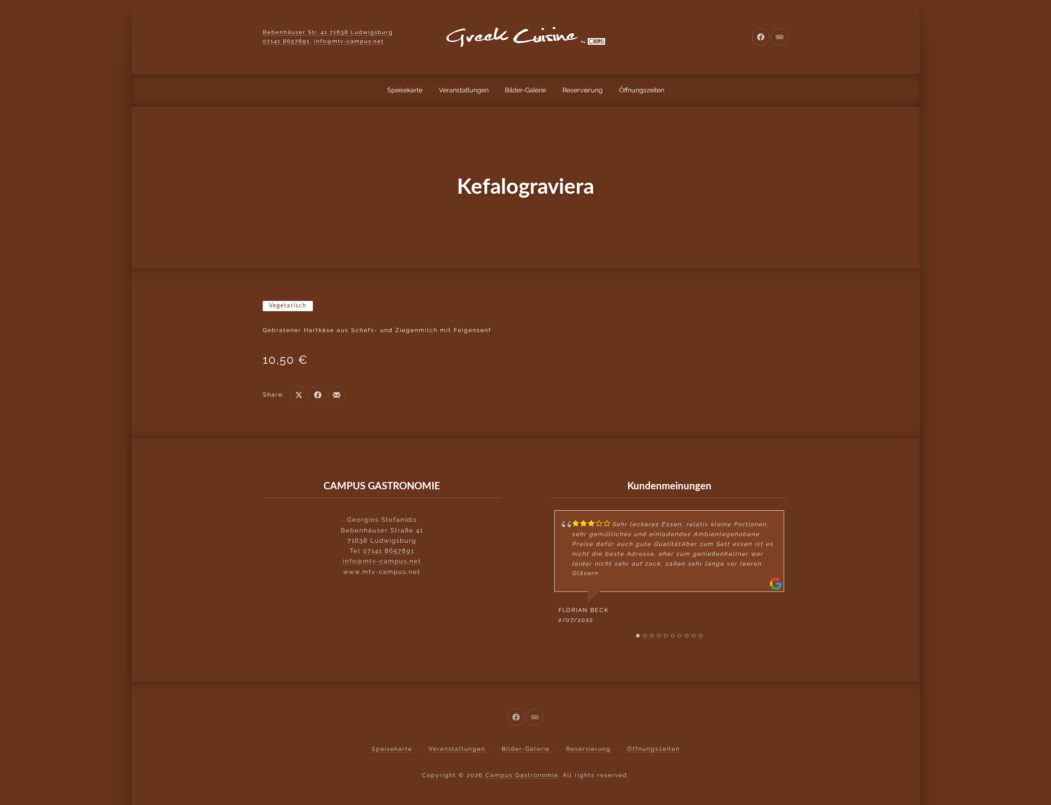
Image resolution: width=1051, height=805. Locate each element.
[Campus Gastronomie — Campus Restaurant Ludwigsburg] (525, 37)
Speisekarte (404, 90)
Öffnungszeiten (641, 90)
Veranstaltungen (464, 90)
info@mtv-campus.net (349, 41)
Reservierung (582, 90)
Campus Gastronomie (521, 775)
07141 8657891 (286, 41)
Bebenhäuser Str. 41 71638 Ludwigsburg (328, 32)
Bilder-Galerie (525, 90)
